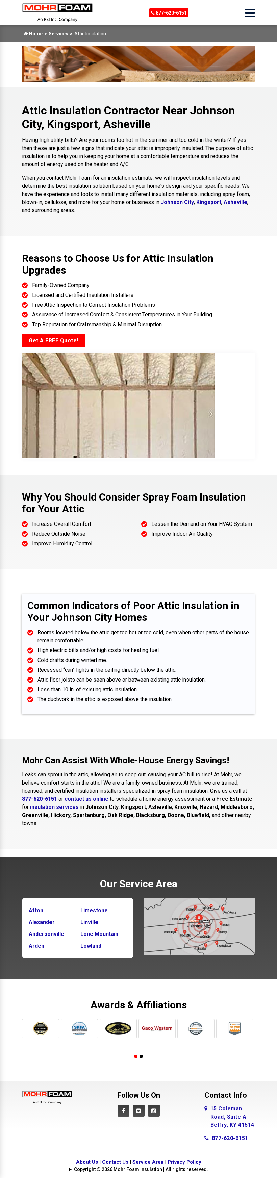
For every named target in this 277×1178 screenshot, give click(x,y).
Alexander (42, 922)
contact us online (86, 799)
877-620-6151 (171, 13)
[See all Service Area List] (199, 926)
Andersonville (46, 934)
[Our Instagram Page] (154, 1111)
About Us (87, 1162)
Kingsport (208, 202)
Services (58, 33)
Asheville (235, 202)
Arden (36, 946)
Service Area (147, 1162)
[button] (135, 1056)
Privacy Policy (184, 1162)
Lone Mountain (99, 934)
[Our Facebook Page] (123, 1111)
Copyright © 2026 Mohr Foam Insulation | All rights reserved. (141, 1169)
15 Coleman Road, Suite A (232, 1116)
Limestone (94, 910)
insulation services (54, 807)
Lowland (90, 946)
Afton (36, 910)
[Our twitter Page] (139, 1111)
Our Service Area (138, 884)
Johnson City (177, 202)
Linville (89, 922)
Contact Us (115, 1162)
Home (35, 33)
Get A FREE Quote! (53, 340)
